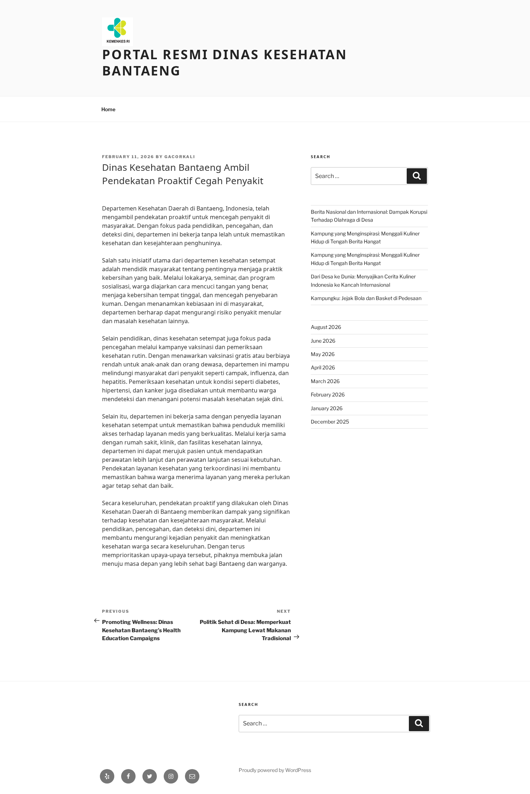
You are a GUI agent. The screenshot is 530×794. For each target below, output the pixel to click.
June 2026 (323, 341)
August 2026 (326, 327)
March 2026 (325, 381)
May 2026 (323, 354)
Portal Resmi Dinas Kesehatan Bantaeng (224, 62)
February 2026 (328, 394)
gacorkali (179, 156)
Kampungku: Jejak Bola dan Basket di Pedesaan (366, 298)
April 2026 (323, 367)
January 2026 (327, 408)
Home (108, 109)
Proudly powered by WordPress (275, 770)
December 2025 (330, 421)
